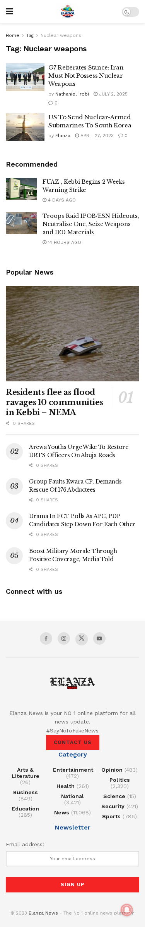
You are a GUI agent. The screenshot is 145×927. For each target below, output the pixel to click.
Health (65, 786)
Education (25, 808)
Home (12, 35)
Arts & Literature (25, 773)
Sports (111, 816)
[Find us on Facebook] (46, 638)
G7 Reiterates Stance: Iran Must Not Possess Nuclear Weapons (85, 75)
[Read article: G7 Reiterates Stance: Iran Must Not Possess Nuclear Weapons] (25, 77)
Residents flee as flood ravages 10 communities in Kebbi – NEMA (54, 402)
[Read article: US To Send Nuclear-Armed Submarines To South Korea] (25, 127)
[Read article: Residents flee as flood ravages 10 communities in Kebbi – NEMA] (72, 334)
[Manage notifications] (127, 910)
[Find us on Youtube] (99, 638)
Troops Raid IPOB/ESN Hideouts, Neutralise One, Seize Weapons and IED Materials (91, 224)
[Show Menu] (9, 11)
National (72, 796)
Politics (119, 780)
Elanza (62, 135)
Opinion (112, 770)
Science (114, 796)
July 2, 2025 (112, 94)
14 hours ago (63, 242)
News (61, 812)
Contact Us (73, 742)
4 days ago (61, 200)
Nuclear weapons (61, 35)
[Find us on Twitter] (81, 639)
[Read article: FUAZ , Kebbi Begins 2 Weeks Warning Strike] (21, 189)
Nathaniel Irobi (72, 94)
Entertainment (73, 770)
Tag (30, 35)
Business (25, 792)
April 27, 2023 (96, 135)
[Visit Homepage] (67, 11)
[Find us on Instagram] (64, 638)
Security (113, 806)
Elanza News (43, 913)
